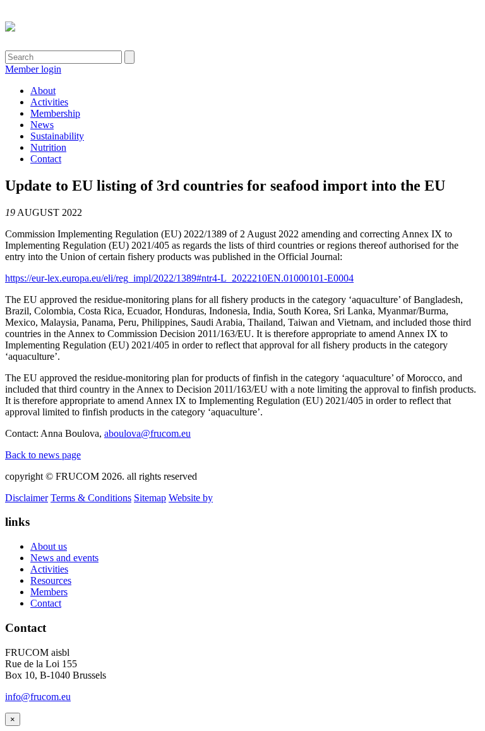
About (43, 90)
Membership (55, 113)
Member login (33, 69)
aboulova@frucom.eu (147, 433)
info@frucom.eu (38, 696)
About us (48, 546)
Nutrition (48, 147)
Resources (50, 580)
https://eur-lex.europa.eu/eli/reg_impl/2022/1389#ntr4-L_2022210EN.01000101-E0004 (179, 278)
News (42, 124)
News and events (64, 557)
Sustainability (57, 136)
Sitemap (150, 497)
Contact (45, 158)
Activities (49, 102)
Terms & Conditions (91, 497)
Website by (191, 497)
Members (49, 591)
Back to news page (43, 454)
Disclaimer (26, 497)
